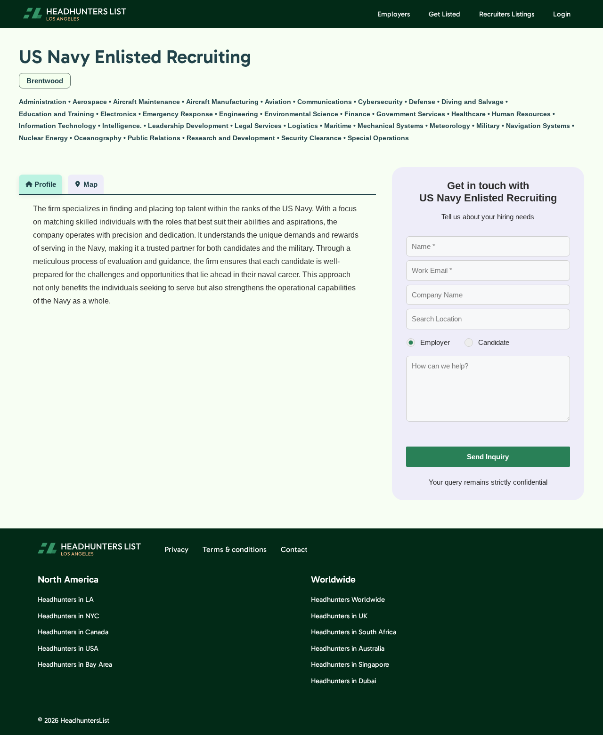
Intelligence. (122, 125)
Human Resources (521, 114)
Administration (42, 101)
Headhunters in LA (66, 599)
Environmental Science (301, 114)
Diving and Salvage (472, 101)
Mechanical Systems (391, 125)
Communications (324, 101)
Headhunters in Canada (73, 632)
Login (561, 14)
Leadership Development (188, 125)
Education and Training (56, 114)
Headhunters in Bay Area (75, 664)
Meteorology (450, 125)
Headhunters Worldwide (348, 599)
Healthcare (468, 114)
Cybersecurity (380, 101)
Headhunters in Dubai (343, 681)
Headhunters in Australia (347, 648)
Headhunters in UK (339, 616)
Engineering (238, 114)
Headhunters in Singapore (350, 664)
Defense (422, 101)
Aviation (278, 101)
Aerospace (90, 101)
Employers (393, 14)
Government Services (410, 114)
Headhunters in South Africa (353, 632)
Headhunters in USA (68, 648)
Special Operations (378, 138)
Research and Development (231, 138)
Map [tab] (90, 184)
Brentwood (44, 81)
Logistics (303, 125)
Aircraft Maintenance (146, 101)
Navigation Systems (538, 125)
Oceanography (98, 138)
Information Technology (57, 125)
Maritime (337, 125)
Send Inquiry (488, 457)
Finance (357, 114)
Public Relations (154, 138)
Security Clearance (311, 138)
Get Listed (444, 14)
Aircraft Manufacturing (222, 101)
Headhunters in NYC (68, 616)
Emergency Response (178, 114)
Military (488, 125)
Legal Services (258, 125)
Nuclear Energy (43, 138)
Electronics (118, 114)
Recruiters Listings (506, 14)
